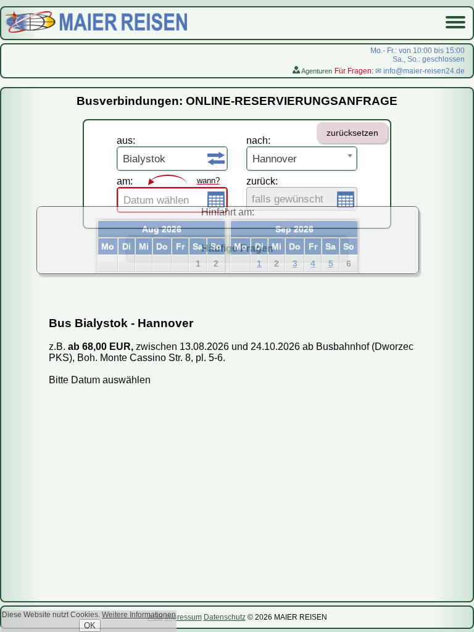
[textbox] (172, 200)
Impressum (183, 617)
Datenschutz (225, 617)
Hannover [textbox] (274, 159)
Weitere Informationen (139, 614)
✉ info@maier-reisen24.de (420, 71)
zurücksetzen (352, 133)
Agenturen (316, 71)
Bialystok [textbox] (144, 159)
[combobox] (172, 158)
